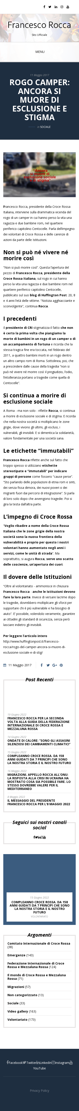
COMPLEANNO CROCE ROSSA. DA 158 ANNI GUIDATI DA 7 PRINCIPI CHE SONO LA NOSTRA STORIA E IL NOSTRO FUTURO (39, 759)
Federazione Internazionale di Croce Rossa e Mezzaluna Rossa (35, 965)
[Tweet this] (48, 665)
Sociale (45, 127)
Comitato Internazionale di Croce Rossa (38, 943)
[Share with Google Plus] (54, 665)
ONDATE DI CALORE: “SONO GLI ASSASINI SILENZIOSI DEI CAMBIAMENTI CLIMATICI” (38, 742)
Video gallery (17, 1011)
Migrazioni (15, 987)
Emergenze (16, 955)
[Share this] (41, 665)
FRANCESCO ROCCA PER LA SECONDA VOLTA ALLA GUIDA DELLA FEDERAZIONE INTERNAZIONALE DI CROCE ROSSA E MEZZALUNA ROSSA (38, 723)
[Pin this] (61, 665)
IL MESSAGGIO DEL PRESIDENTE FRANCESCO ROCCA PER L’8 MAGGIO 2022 (38, 802)
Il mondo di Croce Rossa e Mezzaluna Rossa (36, 977)
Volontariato (39, 916)
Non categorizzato (22, 995)
